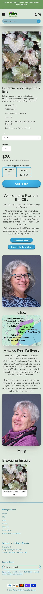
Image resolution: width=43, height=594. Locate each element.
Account (35, 14)
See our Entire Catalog (21, 240)
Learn (4, 520)
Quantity (5, 144)
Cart (39, 14)
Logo (13, 14)
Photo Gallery (7, 530)
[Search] (38, 21)
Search (4, 514)
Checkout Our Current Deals (21, 247)
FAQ (3, 517)
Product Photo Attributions (11, 533)
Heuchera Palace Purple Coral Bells (14, 480)
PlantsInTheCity (18, 590)
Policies (5, 523)
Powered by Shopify (29, 590)
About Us (5, 527)
